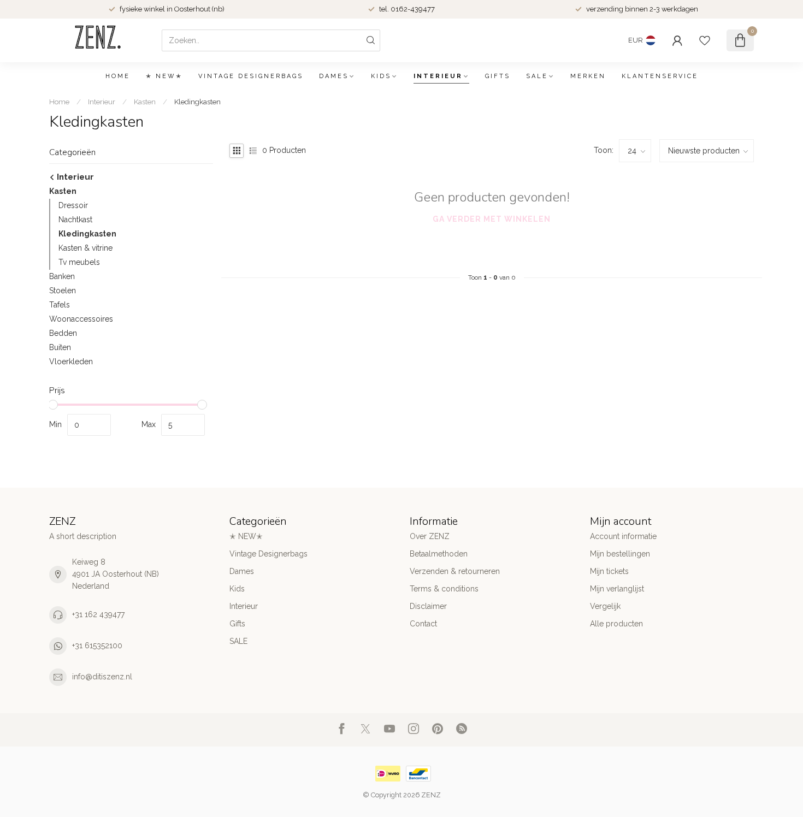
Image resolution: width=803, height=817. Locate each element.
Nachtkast (75, 219)
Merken (588, 76)
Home (117, 76)
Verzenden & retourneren (455, 571)
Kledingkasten (197, 101)
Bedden (63, 333)
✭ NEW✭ (164, 76)
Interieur (438, 76)
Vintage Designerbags (250, 76)
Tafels (59, 304)
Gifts (497, 76)
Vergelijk (605, 606)
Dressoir (73, 205)
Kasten (145, 101)
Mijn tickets (609, 571)
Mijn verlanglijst (617, 588)
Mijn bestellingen (620, 553)
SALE (537, 76)
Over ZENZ (430, 536)
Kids (381, 76)
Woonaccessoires (81, 319)
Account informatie (623, 536)
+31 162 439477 (98, 614)
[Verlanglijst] (704, 40)
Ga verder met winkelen (492, 219)
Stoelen (62, 290)
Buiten (60, 347)
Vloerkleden (71, 361)
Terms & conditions (444, 588)
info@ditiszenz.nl (102, 676)
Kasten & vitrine (85, 248)
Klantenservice (660, 76)
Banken (62, 276)
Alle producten (616, 623)
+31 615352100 (97, 645)
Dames (334, 76)
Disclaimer (428, 606)
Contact (423, 623)
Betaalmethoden (439, 553)
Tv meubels (79, 262)
